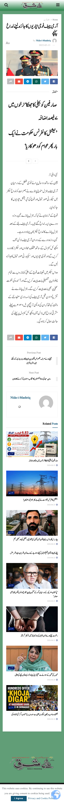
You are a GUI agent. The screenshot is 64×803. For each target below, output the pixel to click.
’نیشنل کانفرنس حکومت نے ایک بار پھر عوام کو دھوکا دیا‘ (40, 500)
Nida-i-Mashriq (43, 40)
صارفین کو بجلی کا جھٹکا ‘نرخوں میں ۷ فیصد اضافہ (43, 461)
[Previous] (35, 161)
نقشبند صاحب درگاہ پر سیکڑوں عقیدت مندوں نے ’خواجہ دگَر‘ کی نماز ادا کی (34, 714)
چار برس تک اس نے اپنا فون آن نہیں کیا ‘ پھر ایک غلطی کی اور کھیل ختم (36, 539)
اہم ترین (11, 453)
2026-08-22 (51, 544)
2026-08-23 (51, 465)
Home (55, 19)
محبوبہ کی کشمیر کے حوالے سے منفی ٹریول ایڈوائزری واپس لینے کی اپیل (36, 675)
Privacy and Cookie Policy (41, 798)
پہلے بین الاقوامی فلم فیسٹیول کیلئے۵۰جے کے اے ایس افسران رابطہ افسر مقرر (34, 553)
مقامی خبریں (47, 19)
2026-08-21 (51, 601)
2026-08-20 (51, 680)
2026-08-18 (51, 719)
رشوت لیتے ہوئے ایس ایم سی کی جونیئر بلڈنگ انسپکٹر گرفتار (39, 636)
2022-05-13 (44, 45)
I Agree (18, 798)
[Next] (28, 161)
